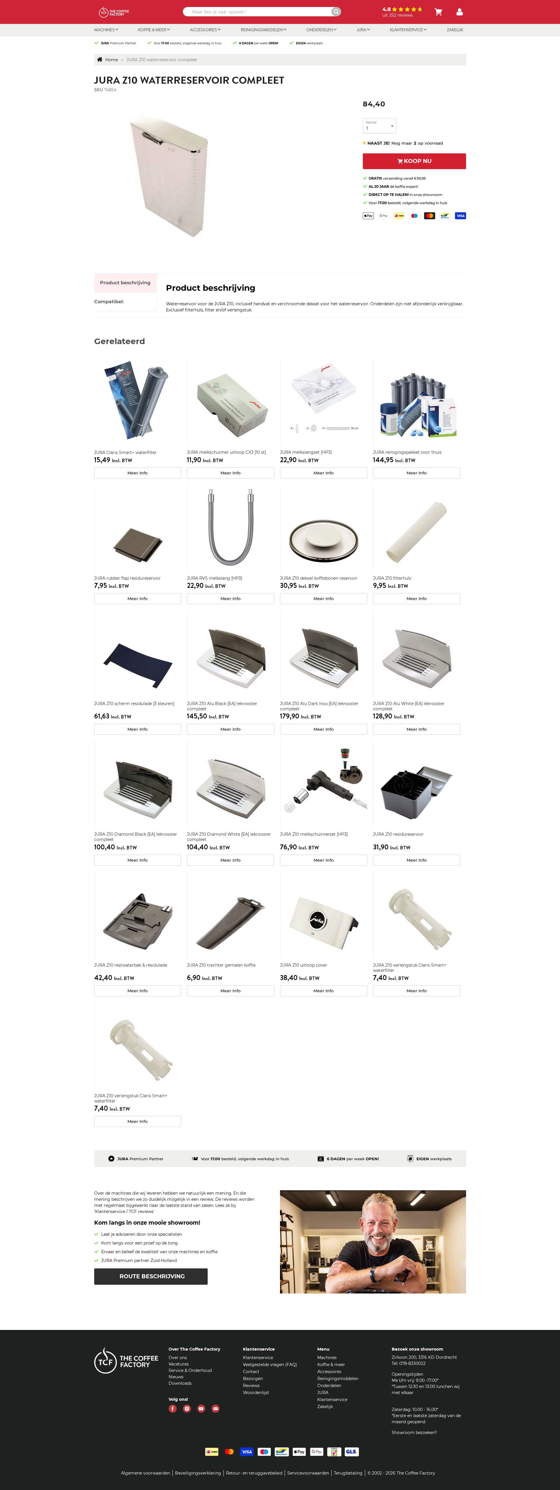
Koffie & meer (152, 30)
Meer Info (137, 473)
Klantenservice (407, 30)
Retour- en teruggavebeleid (254, 1473)
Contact (251, 1371)
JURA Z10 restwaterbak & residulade (130, 965)
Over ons (178, 1357)
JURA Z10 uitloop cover (303, 965)
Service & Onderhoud (190, 1370)
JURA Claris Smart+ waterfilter (125, 452)
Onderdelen (320, 30)
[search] (261, 11)
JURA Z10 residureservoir (398, 834)
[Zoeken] (336, 11)
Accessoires (204, 30)
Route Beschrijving (152, 1276)
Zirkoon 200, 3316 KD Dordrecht (424, 1357)
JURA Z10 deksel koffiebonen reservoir (319, 578)
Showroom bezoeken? (414, 1432)
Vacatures (179, 1364)
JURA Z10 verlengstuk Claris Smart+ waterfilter (409, 968)
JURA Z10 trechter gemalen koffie (221, 965)
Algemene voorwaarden (145, 1473)
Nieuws (176, 1376)
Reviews (251, 1385)
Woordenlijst (256, 1392)
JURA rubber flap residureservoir (127, 578)
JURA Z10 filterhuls (392, 578)
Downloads (180, 1383)
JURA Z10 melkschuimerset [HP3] (314, 834)
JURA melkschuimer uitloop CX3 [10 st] (226, 452)
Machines (105, 30)
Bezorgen (253, 1378)
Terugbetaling (348, 1473)
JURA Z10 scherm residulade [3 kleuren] (134, 703)
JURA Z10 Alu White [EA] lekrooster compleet (408, 706)
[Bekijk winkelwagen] (438, 12)
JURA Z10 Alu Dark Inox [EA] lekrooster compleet (319, 706)
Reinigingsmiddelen (262, 30)
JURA (362, 30)
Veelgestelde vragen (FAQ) (270, 1364)
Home (111, 59)
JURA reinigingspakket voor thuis (407, 452)
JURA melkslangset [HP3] (306, 452)
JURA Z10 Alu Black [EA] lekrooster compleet (222, 706)
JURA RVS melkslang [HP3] (214, 578)
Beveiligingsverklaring (198, 1473)
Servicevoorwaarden (308, 1473)
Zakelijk (455, 30)
